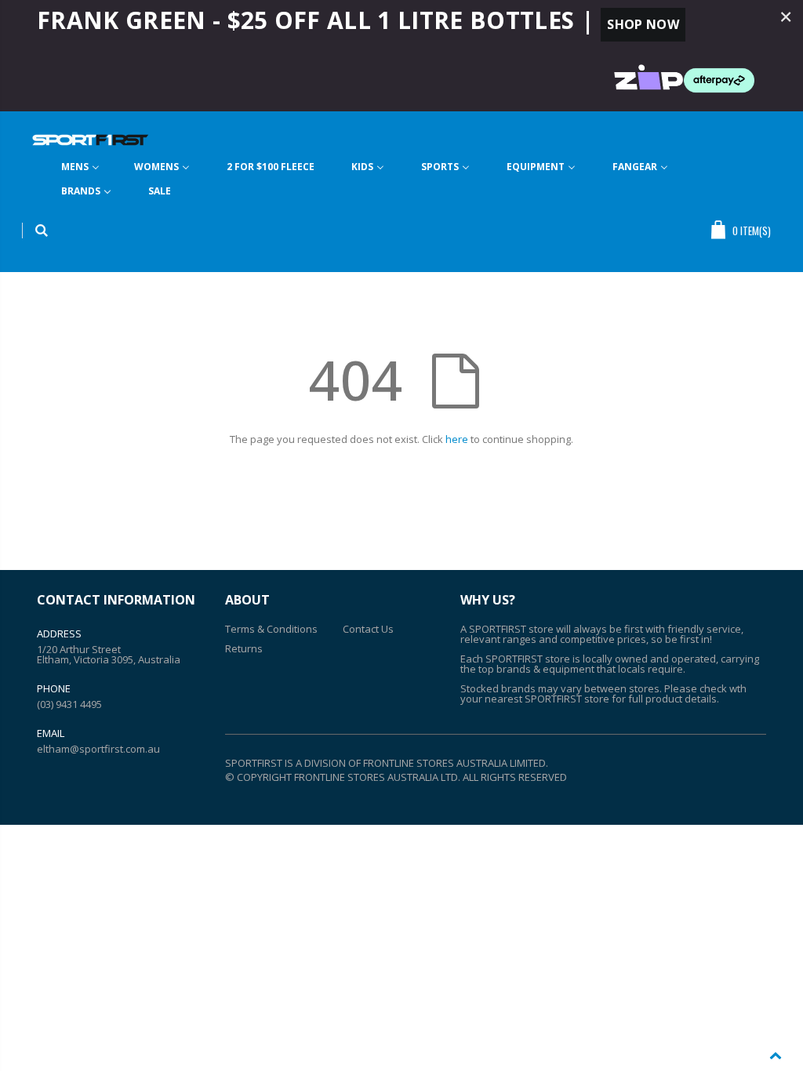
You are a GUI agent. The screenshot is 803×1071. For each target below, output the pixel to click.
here (456, 439)
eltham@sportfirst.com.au (98, 749)
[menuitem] (80, 166)
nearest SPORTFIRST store (547, 699)
